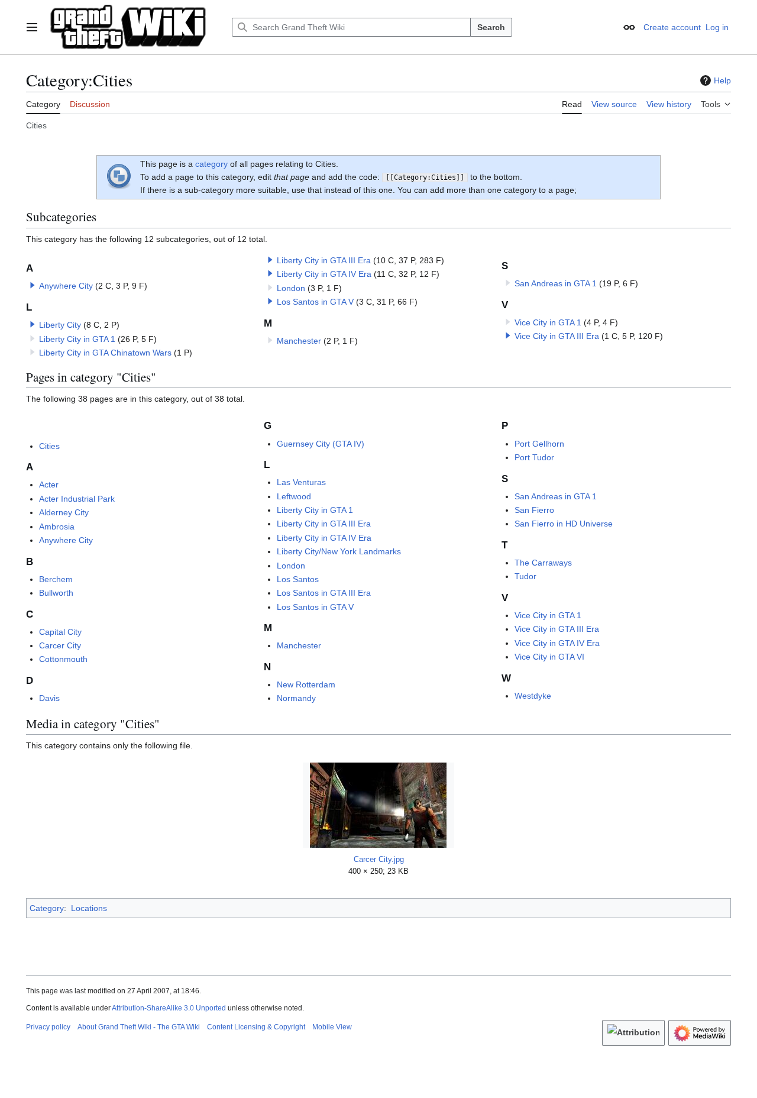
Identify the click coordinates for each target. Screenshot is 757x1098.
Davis (49, 698)
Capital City (60, 632)
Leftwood (294, 496)
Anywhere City (66, 285)
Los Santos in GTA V (315, 301)
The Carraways (543, 562)
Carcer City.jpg (379, 859)
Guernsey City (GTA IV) (320, 443)
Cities (49, 446)
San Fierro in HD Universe (564, 523)
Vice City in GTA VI (549, 656)
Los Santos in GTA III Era (324, 593)
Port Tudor (534, 457)
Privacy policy (48, 1027)
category (211, 164)
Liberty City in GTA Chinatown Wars (105, 352)
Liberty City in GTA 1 (77, 339)
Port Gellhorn (539, 443)
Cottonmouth (63, 659)
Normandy (296, 698)
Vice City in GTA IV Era (557, 643)
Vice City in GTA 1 (548, 322)
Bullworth (56, 593)
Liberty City (60, 325)
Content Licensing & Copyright (256, 1027)
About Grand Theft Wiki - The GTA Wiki (138, 1027)
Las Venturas (301, 482)
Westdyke (533, 695)
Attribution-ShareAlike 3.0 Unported (169, 1008)
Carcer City (60, 645)
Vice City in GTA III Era (557, 336)
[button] (31, 27)
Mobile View (332, 1027)
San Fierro (534, 510)
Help (722, 80)
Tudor (525, 576)
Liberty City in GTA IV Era (324, 274)
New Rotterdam (306, 684)
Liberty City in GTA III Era (324, 260)
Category (47, 908)
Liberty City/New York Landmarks (339, 551)
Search (491, 27)
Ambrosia (57, 526)
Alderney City (64, 512)
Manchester (299, 340)
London (291, 288)
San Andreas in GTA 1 (556, 283)
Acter (49, 484)
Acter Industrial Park (77, 498)
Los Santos (298, 579)
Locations (89, 908)
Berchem (56, 579)
